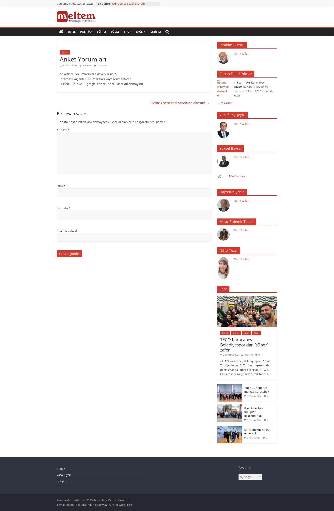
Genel (65, 52)
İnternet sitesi (67, 230)
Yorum (63, 130)
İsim (61, 186)
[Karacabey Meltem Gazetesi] (61, 32)
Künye (61, 469)
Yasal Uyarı (64, 475)
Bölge (115, 31)
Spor (127, 31)
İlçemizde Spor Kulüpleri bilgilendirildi (253, 412)
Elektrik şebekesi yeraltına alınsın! (180, 103)
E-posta (63, 208)
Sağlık (140, 31)
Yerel (72, 31)
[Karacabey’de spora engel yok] (229, 428)
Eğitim (101, 31)
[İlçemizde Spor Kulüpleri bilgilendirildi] (229, 406)
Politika (86, 31)
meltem (87, 65)
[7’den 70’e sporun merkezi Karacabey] (229, 386)
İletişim (155, 31)
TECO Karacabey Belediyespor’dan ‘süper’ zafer (244, 345)
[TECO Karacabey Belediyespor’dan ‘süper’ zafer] (247, 297)
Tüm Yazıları (241, 53)
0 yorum (102, 65)
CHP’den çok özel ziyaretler (129, 3)
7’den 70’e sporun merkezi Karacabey (256, 389)
